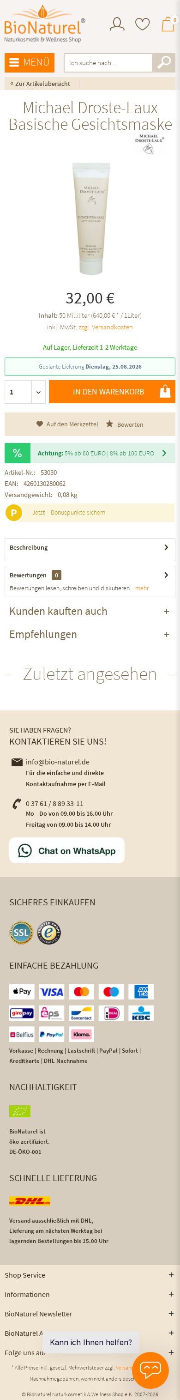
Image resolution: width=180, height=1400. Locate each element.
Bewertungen (28, 575)
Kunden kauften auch (58, 611)
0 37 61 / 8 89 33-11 (55, 803)
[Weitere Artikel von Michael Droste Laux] (148, 144)
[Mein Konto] (117, 28)
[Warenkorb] (168, 28)
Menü (36, 61)
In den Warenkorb (108, 391)
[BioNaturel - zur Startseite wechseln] (45, 24)
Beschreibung (29, 547)
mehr (141, 588)
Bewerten (130, 424)
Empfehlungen (43, 634)
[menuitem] (117, 25)
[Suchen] (163, 63)
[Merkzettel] (142, 25)
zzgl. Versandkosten (105, 326)
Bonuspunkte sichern (78, 512)
